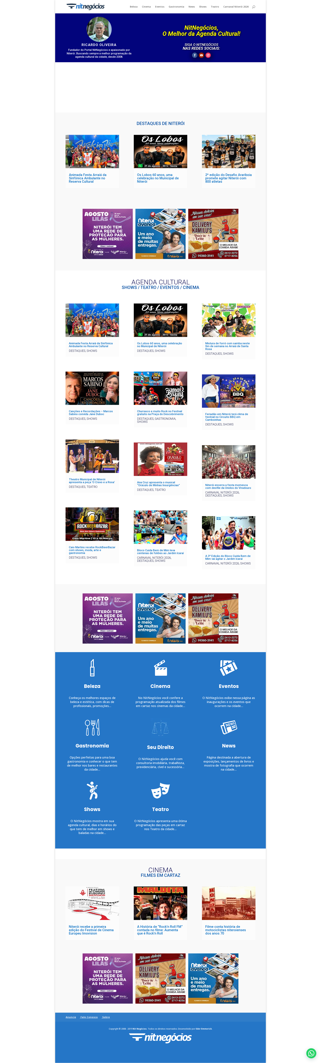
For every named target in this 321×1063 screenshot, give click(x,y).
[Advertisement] (160, 87)
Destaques (77, 350)
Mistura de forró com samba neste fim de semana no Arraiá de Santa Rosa (227, 346)
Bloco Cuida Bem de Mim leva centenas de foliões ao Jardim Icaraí (160, 552)
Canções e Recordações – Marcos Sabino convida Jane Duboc (91, 413)
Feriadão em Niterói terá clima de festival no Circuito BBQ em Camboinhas (226, 416)
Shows (202, 7)
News (192, 7)
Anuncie (71, 1017)
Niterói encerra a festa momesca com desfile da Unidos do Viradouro (228, 486)
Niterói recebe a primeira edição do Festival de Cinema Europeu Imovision (91, 930)
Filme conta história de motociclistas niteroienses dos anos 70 (225, 930)
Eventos (159, 7)
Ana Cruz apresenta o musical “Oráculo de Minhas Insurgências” (158, 484)
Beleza (134, 7)
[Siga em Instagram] (208, 55)
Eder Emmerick (204, 1028)
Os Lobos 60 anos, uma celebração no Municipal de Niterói (158, 178)
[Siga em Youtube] (201, 55)
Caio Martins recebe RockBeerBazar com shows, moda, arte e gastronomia (92, 550)
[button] (311, 1053)
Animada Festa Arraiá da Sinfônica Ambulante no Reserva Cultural (87, 178)
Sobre (106, 1017)
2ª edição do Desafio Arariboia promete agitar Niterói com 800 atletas (228, 178)
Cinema (146, 7)
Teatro (215, 7)
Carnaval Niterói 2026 (236, 7)
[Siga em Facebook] (194, 55)
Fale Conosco (89, 1017)
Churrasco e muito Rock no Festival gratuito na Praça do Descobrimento (160, 413)
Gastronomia (176, 7)
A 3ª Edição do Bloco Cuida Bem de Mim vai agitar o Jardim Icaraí (228, 557)
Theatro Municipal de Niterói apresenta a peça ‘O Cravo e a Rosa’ (92, 481)
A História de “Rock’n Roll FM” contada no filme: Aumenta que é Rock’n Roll (160, 930)
